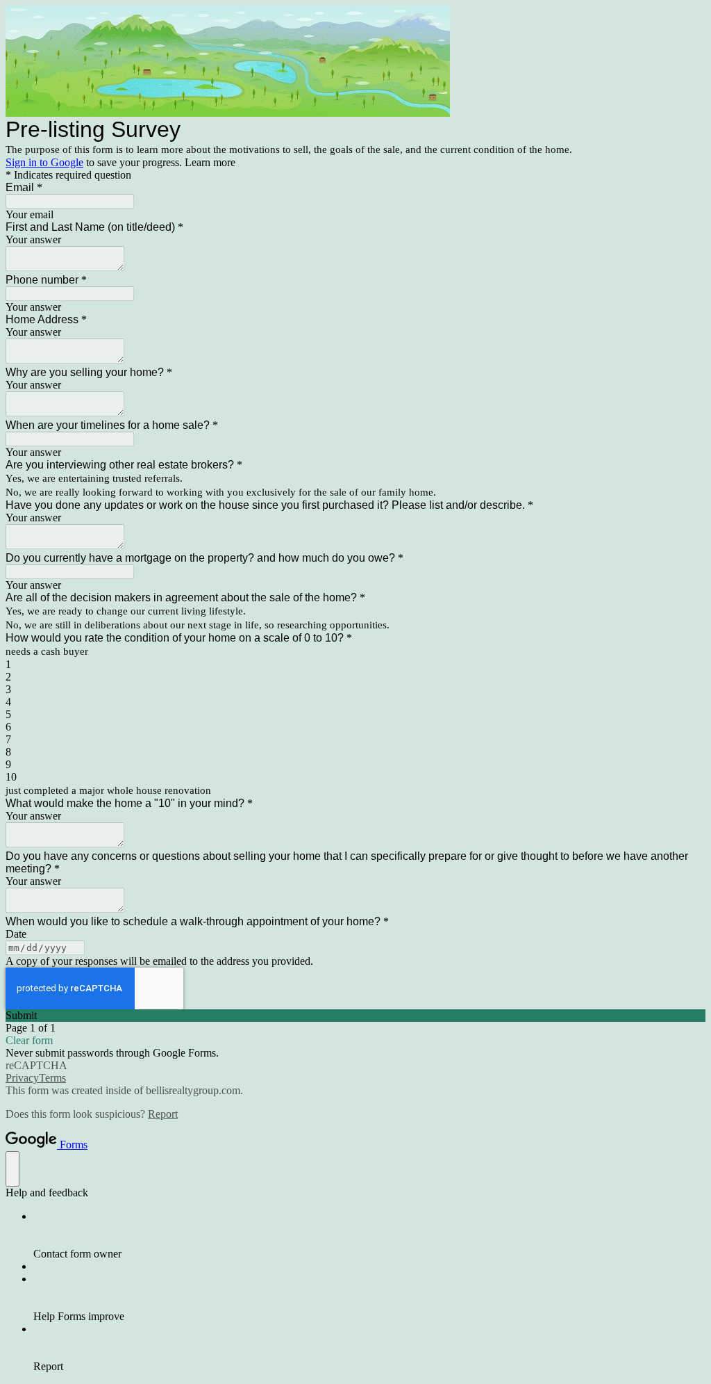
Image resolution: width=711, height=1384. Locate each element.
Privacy (22, 1078)
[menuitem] (369, 1235)
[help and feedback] (12, 1169)
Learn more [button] (210, 162)
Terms (52, 1078)
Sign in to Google (44, 162)
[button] (355, 1015)
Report (163, 1114)
